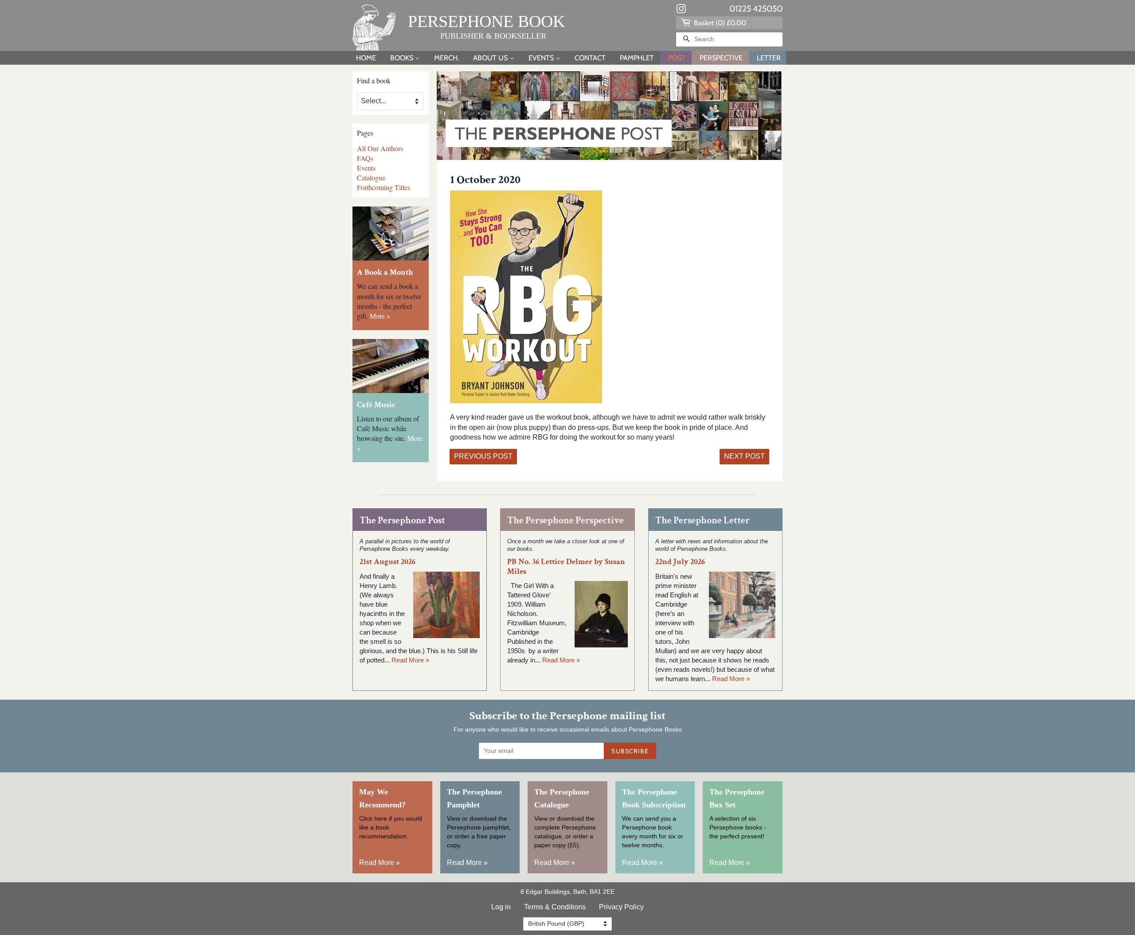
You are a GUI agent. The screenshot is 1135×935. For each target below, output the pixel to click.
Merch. (446, 58)
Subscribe (630, 751)
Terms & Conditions (555, 907)
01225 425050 (756, 9)
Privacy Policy (621, 907)
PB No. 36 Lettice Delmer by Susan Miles (566, 566)
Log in (501, 907)
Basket (719, 23)
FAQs (365, 158)
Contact (590, 58)
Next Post (744, 456)
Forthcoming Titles (383, 187)
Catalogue (371, 177)
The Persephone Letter (702, 520)
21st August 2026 (387, 562)
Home (366, 58)
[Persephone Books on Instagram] (681, 11)
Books (402, 58)
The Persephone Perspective (565, 520)
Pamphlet (637, 58)
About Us (491, 58)
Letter (769, 58)
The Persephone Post (402, 520)
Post (676, 58)
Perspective (721, 58)
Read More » (410, 660)
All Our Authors (380, 148)
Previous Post (483, 456)
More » (380, 315)
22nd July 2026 (680, 562)
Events (542, 58)
